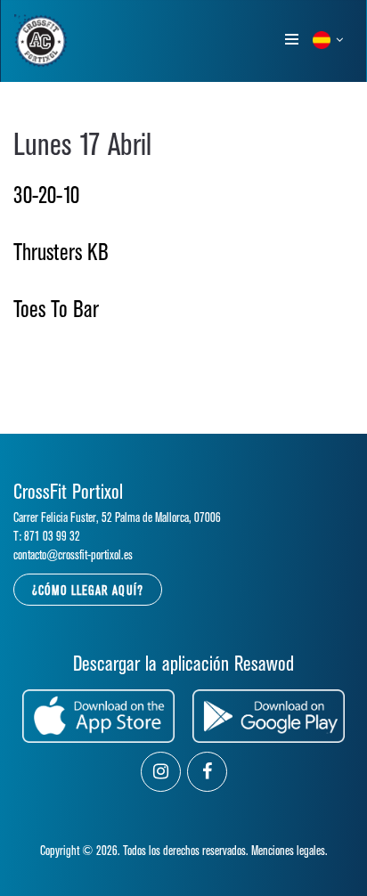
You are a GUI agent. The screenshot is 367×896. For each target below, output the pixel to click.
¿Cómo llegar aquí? (87, 591)
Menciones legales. (289, 851)
